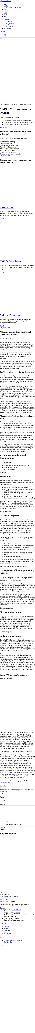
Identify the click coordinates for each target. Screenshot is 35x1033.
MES (5, 4)
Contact (10, 26)
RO (5, 35)
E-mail (2, 801)
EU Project (7, 28)
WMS (6, 6)
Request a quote (5, 156)
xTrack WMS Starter (14, 7)
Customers (11, 23)
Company (7, 20)
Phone (2, 797)
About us (10, 21)
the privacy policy (15, 824)
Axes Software (4, 104)
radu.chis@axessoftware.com (9, 896)
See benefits (3, 127)
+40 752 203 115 (5, 899)
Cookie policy (8, 942)
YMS (5, 13)
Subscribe (3, 908)
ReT (5, 16)
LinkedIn (3, 786)
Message (2, 804)
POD (5, 11)
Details (2, 218)
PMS (5, 14)
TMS (5, 9)
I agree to (13, 824)
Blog (9, 25)
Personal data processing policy (13, 940)
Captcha (2, 827)
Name (2, 793)
